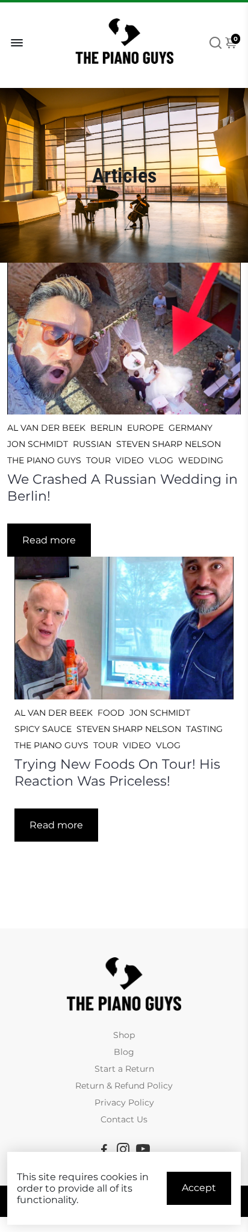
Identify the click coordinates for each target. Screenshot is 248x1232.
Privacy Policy (124, 1102)
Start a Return (124, 1069)
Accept (199, 1187)
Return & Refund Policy (124, 1085)
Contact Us (124, 1119)
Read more (49, 540)
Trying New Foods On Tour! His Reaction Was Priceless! (117, 772)
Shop (124, 1035)
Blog (124, 1052)
